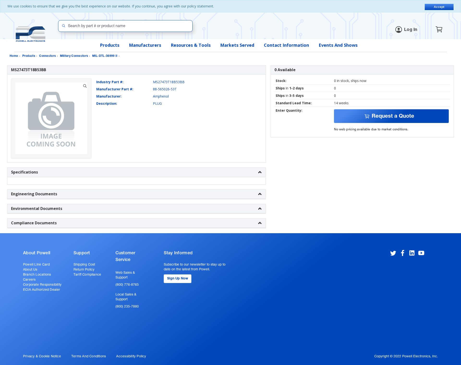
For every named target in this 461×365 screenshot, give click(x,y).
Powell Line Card (36, 265)
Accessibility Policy (131, 356)
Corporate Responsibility (42, 285)
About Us (30, 270)
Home (14, 56)
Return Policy (84, 270)
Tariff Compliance (87, 275)
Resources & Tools (191, 45)
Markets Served (237, 45)
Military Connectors (74, 56)
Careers (29, 280)
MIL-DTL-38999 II (105, 56)
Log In (411, 30)
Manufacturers (145, 45)
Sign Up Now (177, 278)
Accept (439, 7)
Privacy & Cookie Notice (42, 356)
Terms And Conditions (88, 356)
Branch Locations (37, 275)
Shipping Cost (84, 265)
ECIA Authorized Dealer (41, 290)
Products (109, 45)
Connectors (47, 56)
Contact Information (286, 45)
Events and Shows (338, 45)
